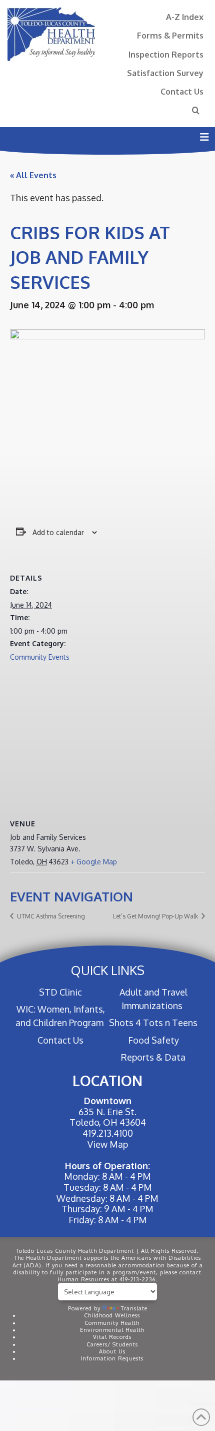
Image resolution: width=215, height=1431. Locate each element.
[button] (204, 137)
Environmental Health (112, 1329)
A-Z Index (185, 17)
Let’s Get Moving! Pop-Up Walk (156, 916)
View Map (108, 1144)
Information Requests (112, 1358)
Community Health (112, 1322)
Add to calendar (58, 532)
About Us (112, 1351)
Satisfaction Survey (165, 73)
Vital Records (112, 1336)
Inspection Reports (166, 54)
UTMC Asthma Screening (50, 916)
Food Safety (153, 1040)
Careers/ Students (112, 1344)
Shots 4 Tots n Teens (153, 1022)
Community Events (40, 657)
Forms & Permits (170, 35)
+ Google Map (93, 861)
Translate (134, 1308)
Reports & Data (153, 1057)
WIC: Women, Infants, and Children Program (60, 1016)
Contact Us (182, 91)
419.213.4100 (107, 1133)
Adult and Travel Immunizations (154, 999)
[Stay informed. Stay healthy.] (51, 34)
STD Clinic (60, 992)
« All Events (33, 175)
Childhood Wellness (112, 1315)
